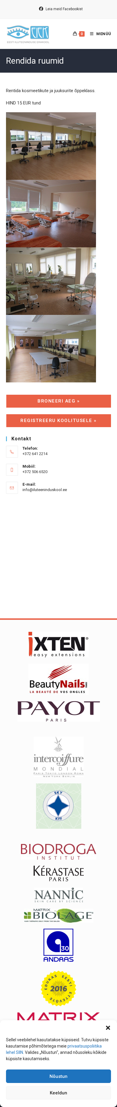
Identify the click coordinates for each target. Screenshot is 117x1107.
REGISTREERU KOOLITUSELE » (58, 420)
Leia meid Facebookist (64, 9)
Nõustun (59, 1076)
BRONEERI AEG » (59, 401)
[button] (108, 1028)
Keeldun (58, 1093)
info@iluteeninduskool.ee (44, 489)
